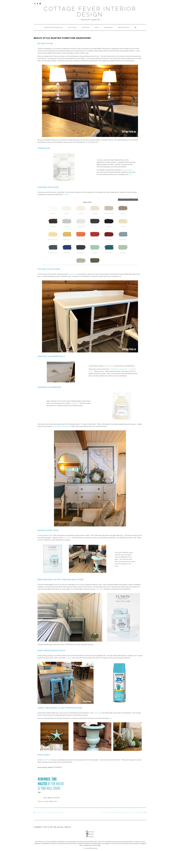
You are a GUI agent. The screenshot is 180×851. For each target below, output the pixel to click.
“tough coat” (74, 403)
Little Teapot (67, 538)
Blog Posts (72, 27)
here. (110, 718)
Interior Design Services (53, 27)
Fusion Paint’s (72, 274)
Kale (84, 848)
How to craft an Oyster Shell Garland (49, 812)
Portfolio (86, 27)
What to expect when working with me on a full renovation (122, 812)
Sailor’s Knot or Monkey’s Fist (61, 426)
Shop (97, 27)
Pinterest (91, 834)
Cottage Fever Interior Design (90, 12)
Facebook (91, 836)
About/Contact (124, 27)
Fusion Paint (97, 713)
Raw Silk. (66, 194)
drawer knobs (108, 366)
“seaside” (69, 658)
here (130, 174)
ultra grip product (127, 170)
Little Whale (99, 589)
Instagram (91, 832)
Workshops (108, 27)
